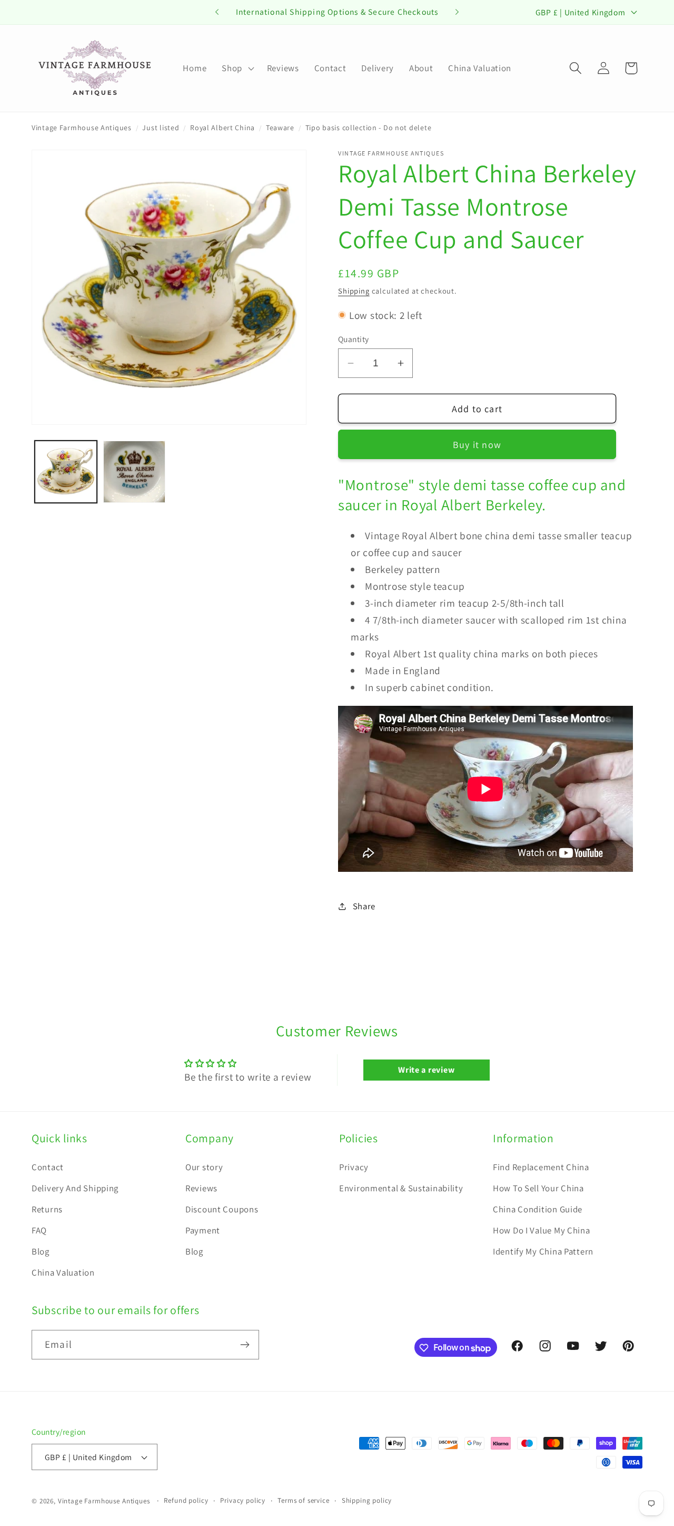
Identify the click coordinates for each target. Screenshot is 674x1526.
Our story (204, 1167)
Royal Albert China (222, 127)
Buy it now (477, 445)
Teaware (280, 127)
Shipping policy (367, 1500)
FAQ (39, 1230)
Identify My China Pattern (543, 1251)
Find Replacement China (541, 1167)
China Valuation (63, 1272)
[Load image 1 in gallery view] (66, 472)
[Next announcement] (457, 12)
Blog (40, 1251)
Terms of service (303, 1500)
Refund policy (186, 1500)
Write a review (426, 1069)
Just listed (160, 127)
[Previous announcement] (217, 12)
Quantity (353, 339)
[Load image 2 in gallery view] (134, 472)
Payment (202, 1230)
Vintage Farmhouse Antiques (82, 127)
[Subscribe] (245, 1344)
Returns (47, 1209)
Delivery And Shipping (75, 1188)
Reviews (201, 1188)
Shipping (354, 291)
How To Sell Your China (538, 1188)
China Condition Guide (537, 1209)
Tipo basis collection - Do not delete (368, 127)
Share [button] (364, 906)
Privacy (354, 1167)
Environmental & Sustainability (401, 1188)
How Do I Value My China (541, 1230)
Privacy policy (242, 1500)
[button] (237, 68)
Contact (48, 1167)
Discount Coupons (222, 1209)
